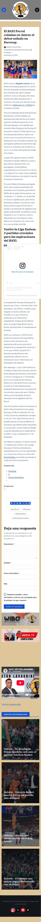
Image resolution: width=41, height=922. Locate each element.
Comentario (9, 544)
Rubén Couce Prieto (14, 47)
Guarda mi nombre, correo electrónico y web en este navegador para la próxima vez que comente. (20, 597)
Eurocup (25, 50)
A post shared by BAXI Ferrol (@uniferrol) (21, 295)
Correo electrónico (12, 573)
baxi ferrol (15, 509)
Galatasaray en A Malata (23, 105)
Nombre (7, 563)
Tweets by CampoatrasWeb (11, 704)
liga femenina (21, 514)
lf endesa (27, 509)
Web (5, 584)
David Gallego (9, 457)
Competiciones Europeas (13, 50)
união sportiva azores (21, 518)
